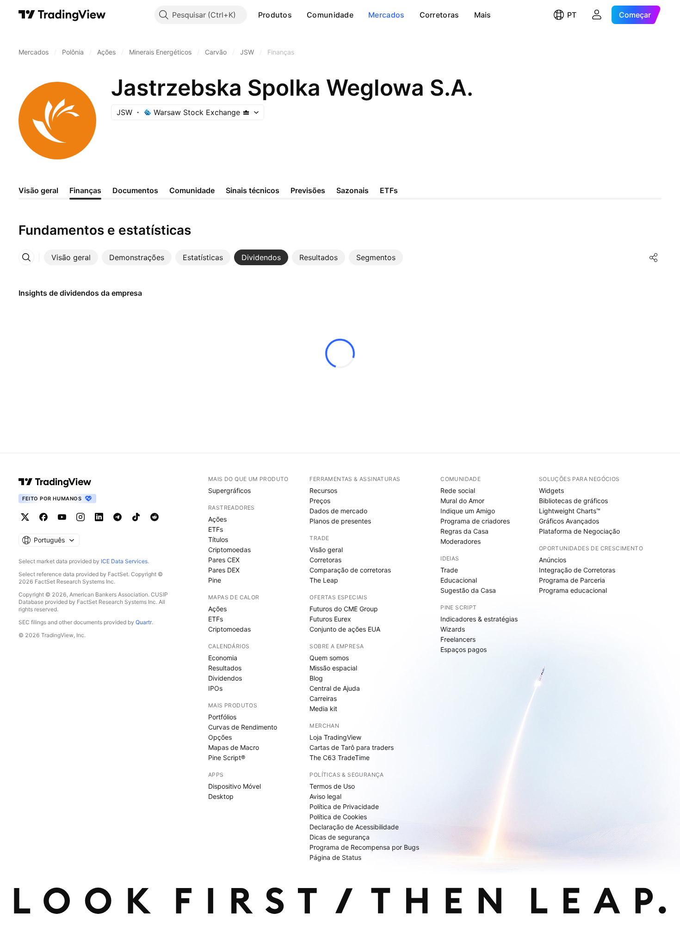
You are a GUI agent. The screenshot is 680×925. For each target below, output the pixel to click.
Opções (220, 737)
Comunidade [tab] (192, 190)
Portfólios (222, 717)
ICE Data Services (124, 561)
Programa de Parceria (572, 580)
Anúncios (552, 560)
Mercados (386, 14)
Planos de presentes (340, 521)
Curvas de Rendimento (242, 727)
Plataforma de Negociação (579, 531)
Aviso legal (325, 796)
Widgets (551, 490)
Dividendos (225, 678)
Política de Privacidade (344, 806)
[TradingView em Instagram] (80, 517)
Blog (316, 678)
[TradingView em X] (25, 517)
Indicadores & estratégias (479, 619)
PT (571, 14)
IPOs (215, 688)
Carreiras (323, 698)
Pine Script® (226, 757)
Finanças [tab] (85, 190)
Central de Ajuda (334, 688)
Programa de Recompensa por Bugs (364, 847)
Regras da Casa (464, 531)
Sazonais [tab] (352, 190)
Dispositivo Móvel (234, 786)
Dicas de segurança (339, 837)
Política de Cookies (338, 817)
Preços (319, 501)
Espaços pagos (463, 649)
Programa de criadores (475, 521)
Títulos (218, 539)
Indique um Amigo (467, 511)
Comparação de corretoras (350, 570)
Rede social (457, 490)
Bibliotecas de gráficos (573, 501)
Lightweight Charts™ (569, 511)
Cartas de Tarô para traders (351, 747)
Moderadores (460, 541)
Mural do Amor (462, 501)
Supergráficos (229, 490)
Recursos (323, 490)
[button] (299, 15)
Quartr (144, 622)
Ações (217, 519)
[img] (246, 112)
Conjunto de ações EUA (344, 629)
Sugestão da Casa (468, 590)
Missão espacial (333, 668)
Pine (214, 580)
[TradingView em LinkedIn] (99, 517)
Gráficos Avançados (569, 521)
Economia (222, 658)
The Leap (323, 580)
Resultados (224, 668)
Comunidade (330, 14)
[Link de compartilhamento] (653, 257)
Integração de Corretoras (577, 570)
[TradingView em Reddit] (154, 517)
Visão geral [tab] (38, 190)
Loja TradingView (335, 737)
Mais (482, 14)
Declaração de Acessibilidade (354, 827)
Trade (449, 570)
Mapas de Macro (233, 747)
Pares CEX (224, 560)
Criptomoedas (229, 550)
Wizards (452, 629)
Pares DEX (224, 570)
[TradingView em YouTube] (62, 517)
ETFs (215, 529)
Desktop (221, 796)
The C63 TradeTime (339, 757)
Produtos (275, 14)
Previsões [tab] (308, 190)
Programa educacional (573, 590)
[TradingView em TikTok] (136, 517)
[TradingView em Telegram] (117, 517)
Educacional (458, 580)
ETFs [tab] (389, 190)
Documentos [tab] (135, 190)
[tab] (71, 257)
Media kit (323, 708)
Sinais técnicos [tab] (252, 190)
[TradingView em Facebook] (43, 517)
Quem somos (329, 658)
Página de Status (335, 857)
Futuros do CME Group (343, 609)
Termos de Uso (332, 786)
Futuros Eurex (330, 619)
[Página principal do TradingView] (62, 14)
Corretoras (439, 14)
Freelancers (458, 639)
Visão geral (326, 550)
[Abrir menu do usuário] (596, 15)
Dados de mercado (338, 511)
